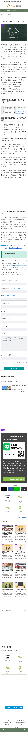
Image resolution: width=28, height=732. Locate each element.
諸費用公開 (7, 725)
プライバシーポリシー (6, 362)
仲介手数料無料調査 (21, 722)
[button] (24, 489)
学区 (4, 430)
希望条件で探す (7, 722)
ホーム (7, 720)
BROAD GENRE (18, 707)
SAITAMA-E (9, 707)
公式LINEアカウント (15, 248)
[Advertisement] (14, 194)
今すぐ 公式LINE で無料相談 (14, 479)
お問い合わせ (20, 720)
